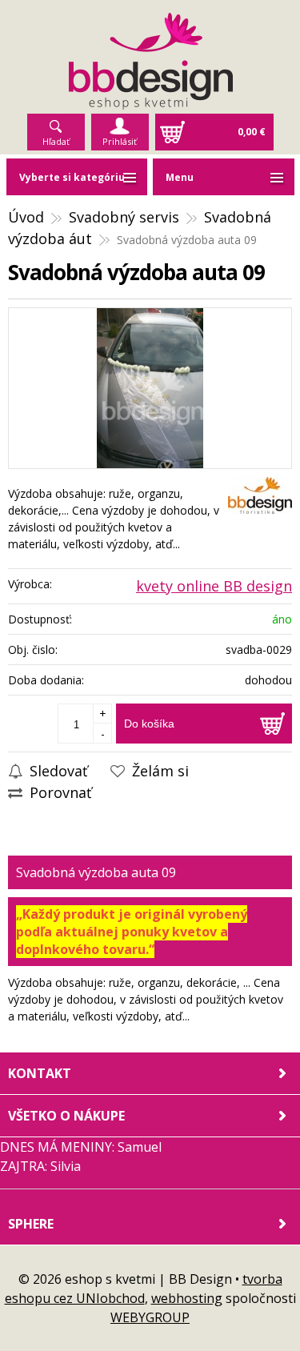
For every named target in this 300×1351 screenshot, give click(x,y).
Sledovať (56, 770)
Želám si (158, 770)
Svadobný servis (124, 217)
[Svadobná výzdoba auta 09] (150, 388)
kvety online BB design (214, 585)
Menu (180, 177)
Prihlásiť (119, 141)
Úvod (26, 217)
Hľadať (56, 141)
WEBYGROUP (150, 1317)
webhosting (186, 1298)
